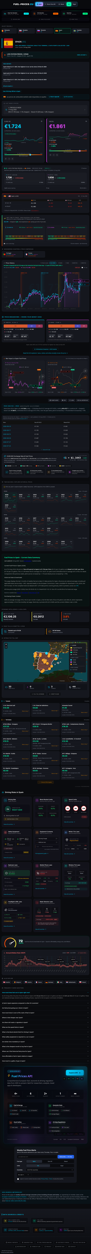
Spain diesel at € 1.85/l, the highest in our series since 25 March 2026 (24, 79)
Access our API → (24, 418)
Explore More (83, 952)
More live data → (83, 188)
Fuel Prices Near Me (45, 1242)
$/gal (74, 4)
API (77, 586)
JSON (72, 400)
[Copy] (5, 158)
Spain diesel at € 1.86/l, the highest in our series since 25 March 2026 (24, 67)
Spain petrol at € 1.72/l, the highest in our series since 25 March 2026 (25, 73)
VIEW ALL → (47, 168)
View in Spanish (54, 97)
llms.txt (19, 592)
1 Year (67, 263)
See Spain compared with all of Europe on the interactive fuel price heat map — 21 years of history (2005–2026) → (33, 265)
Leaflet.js (41, 1230)
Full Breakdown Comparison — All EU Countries (46, 349)
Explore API (75, 1073)
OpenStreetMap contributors (82, 681)
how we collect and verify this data (16, 1201)
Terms (50, 1178)
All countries (69, 97)
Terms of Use (36, 1246)
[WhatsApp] (9, 158)
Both (34, 1161)
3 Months (83, 263)
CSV (65, 400)
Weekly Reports (13, 1242)
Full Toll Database (39, 694)
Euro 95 (50, 1161)
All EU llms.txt (32, 592)
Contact (73, 1246)
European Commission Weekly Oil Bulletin (14, 1197)
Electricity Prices (63, 1242)
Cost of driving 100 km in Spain (11, 91)
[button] (56, 646)
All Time (52, 263)
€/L (69, 4)
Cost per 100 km (80, 1242)
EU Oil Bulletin (27, 561)
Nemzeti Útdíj (20, 1230)
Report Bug (60, 1246)
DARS (14, 1230)
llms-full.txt (25, 592)
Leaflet (73, 681)
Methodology (21, 1246)
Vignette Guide (55, 694)
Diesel (66, 1161)
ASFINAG (10, 1230)
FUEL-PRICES (23, 4)
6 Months (74, 263)
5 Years (60, 263)
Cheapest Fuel (28, 1242)
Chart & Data (54, 400)
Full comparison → (35, 210)
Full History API (83, 400)
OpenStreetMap (49, 1230)
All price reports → (8, 86)
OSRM (65, 1230)
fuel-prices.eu (9, 1250)
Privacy (48, 1246)
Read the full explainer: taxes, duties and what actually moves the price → (45, 353)
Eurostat (10, 1221)
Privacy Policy (44, 1178)
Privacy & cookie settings (7, 1252)
